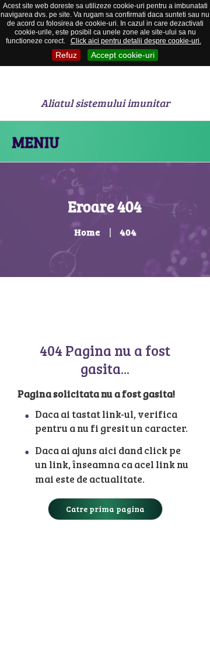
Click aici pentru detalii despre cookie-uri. (136, 41)
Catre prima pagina (105, 508)
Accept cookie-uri (123, 55)
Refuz (66, 55)
